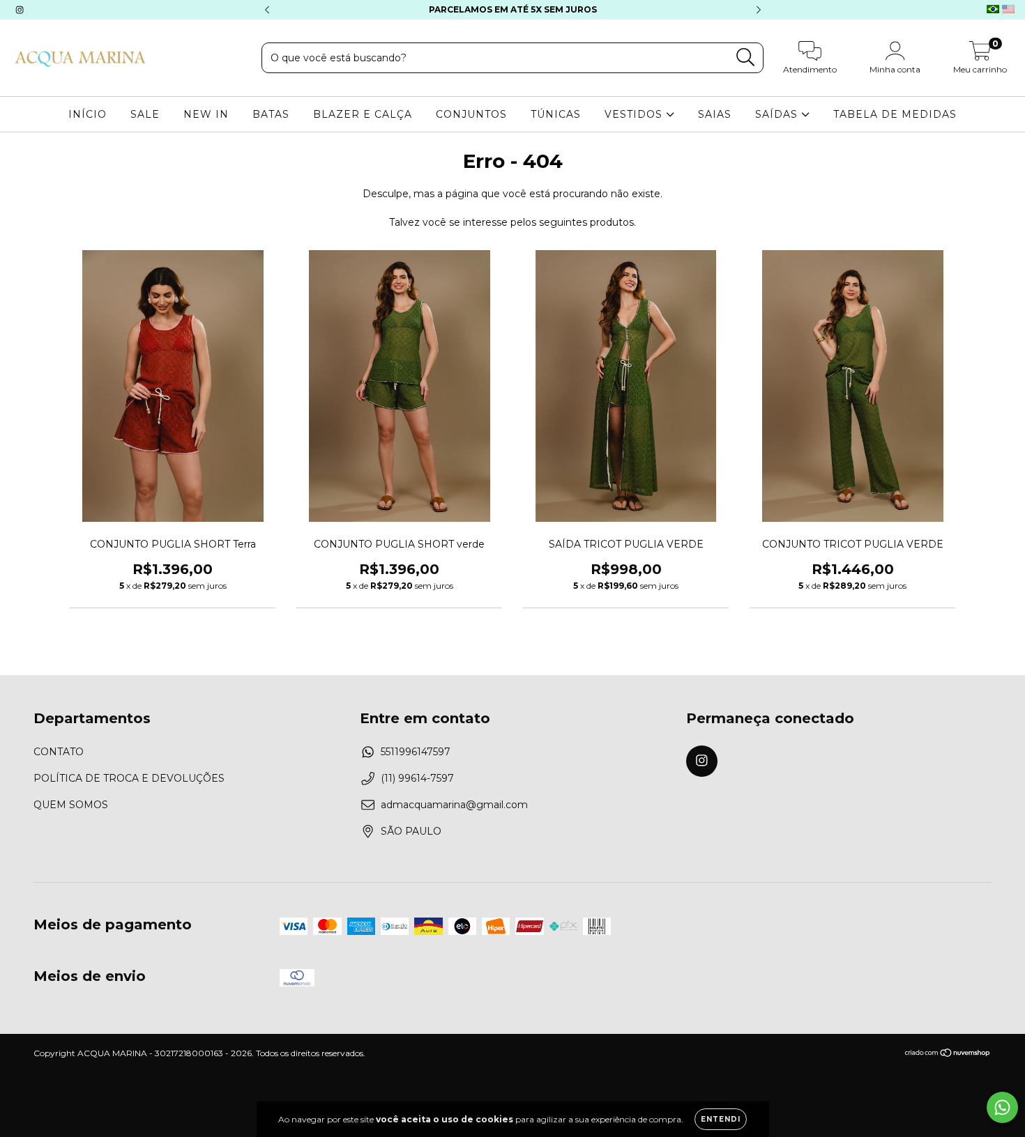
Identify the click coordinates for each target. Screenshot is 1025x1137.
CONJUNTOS (471, 114)
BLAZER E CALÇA (362, 114)
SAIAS (714, 114)
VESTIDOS (635, 114)
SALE (145, 114)
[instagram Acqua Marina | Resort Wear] (19, 9)
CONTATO (58, 751)
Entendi (721, 1119)
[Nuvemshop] (948, 1054)
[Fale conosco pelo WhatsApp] (1002, 1107)
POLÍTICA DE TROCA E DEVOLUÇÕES (129, 778)
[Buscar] (745, 57)
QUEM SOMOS (70, 804)
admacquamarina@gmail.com (454, 804)
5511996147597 (415, 751)
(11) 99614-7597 (417, 778)
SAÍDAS (778, 114)
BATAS (270, 114)
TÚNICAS (556, 114)
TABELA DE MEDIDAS (895, 114)
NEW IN (206, 114)
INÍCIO (87, 114)
